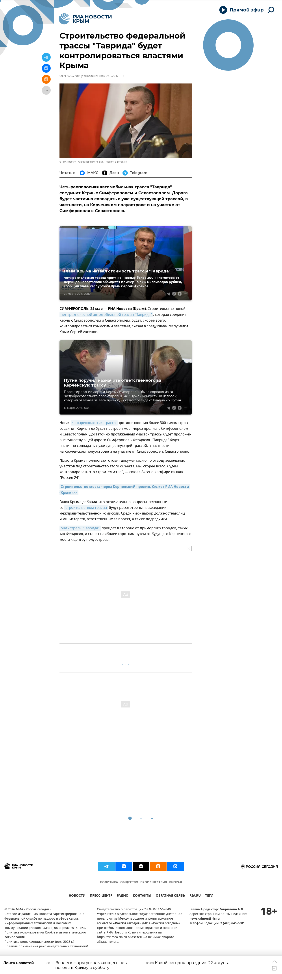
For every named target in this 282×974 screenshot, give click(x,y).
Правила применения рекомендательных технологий (46, 946)
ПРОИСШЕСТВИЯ (153, 882)
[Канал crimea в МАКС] (175, 866)
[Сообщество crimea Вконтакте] (123, 866)
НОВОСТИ (77, 896)
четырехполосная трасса (94, 423)
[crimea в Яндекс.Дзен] (141, 866)
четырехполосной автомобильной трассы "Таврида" (106, 314)
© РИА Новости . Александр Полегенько (81, 161)
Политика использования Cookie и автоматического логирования (45, 935)
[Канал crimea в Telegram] (106, 866)
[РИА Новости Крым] (85, 19)
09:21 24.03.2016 (69, 76)
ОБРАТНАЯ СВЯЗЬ (170, 896)
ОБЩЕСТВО (129, 882)
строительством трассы (86, 507)
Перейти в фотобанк (116, 161)
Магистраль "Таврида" (80, 528)
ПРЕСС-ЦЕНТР (101, 896)
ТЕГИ (209, 896)
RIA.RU (195, 896)
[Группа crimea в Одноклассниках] (158, 866)
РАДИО (122, 896)
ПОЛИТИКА (109, 882)
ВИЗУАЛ (175, 882)
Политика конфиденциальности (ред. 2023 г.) (39, 941)
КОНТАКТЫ (142, 896)
